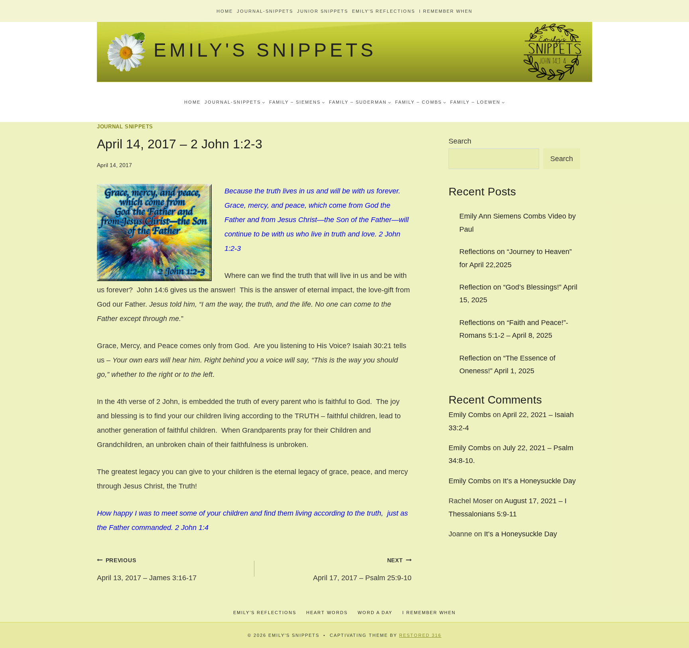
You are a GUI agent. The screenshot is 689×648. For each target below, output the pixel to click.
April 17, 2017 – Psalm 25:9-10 (362, 569)
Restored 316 (420, 635)
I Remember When (445, 11)
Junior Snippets (322, 11)
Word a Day (375, 612)
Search (460, 141)
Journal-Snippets (265, 11)
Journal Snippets (125, 127)
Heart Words (327, 612)
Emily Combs (470, 415)
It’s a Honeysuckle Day (539, 481)
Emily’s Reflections (383, 11)
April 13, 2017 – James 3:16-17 (147, 569)
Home (225, 11)
